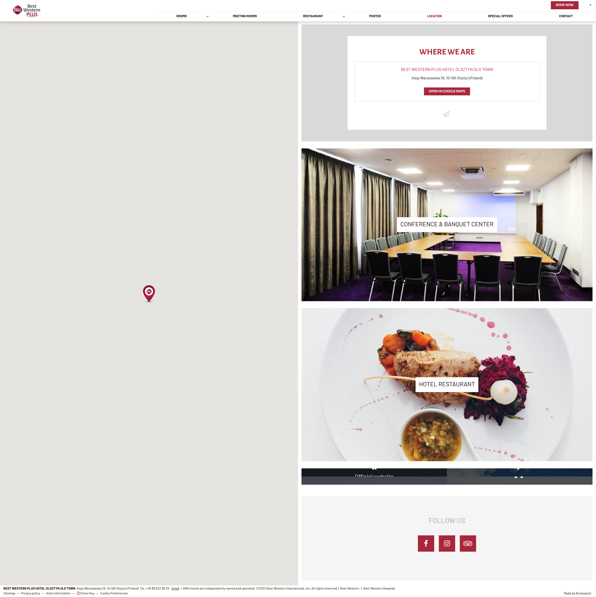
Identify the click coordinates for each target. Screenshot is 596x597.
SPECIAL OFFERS (500, 16)
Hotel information (58, 593)
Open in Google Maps (447, 91)
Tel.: (154, 588)
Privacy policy (30, 593)
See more (447, 230)
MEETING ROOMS (245, 16)
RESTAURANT (313, 16)
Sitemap (9, 593)
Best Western (349, 588)
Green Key (87, 593)
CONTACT (566, 16)
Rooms (181, 16)
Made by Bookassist (577, 593)
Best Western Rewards (379, 588)
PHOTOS (375, 16)
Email (175, 588)
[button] (149, 294)
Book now (565, 5)
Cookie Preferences (114, 593)
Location (434, 16)
